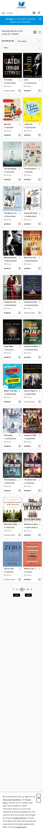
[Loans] (34, 13)
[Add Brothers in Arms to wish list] (39, 535)
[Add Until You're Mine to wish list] (39, 357)
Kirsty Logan (10, 172)
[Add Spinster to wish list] (19, 135)
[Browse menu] (39, 13)
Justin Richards (11, 438)
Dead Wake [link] (8, 347)
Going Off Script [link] (30, 213)
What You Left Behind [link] (31, 258)
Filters (6, 48)
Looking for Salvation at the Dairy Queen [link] (31, 302)
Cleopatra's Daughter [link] (11, 302)
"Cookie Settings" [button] (19, 818)
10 (28, 589)
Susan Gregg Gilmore (32, 305)
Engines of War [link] (30, 435)
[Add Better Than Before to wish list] (19, 402)
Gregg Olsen (10, 527)
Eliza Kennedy (30, 127)
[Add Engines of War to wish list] (39, 446)
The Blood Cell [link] (30, 480)
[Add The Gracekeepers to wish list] (19, 179)
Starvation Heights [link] (11, 524)
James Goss (30, 483)
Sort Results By (8, 41)
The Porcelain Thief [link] (31, 169)
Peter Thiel (9, 572)
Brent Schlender (11, 261)
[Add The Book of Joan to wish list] (19, 224)
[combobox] (16, 13)
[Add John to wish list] (39, 90)
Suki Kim (29, 572)
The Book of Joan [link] (11, 213)
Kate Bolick (10, 127)
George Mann (30, 438)
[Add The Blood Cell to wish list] (39, 490)
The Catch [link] (8, 80)
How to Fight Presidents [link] (31, 391)
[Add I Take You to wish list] (39, 135)
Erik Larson (9, 350)
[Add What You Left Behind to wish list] (39, 268)
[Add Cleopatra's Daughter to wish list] (19, 313)
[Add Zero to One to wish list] (19, 579)
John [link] (26, 80)
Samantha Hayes (32, 261)
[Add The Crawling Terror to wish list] (19, 490)
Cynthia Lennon (31, 83)
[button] (34, 33)
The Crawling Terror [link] (11, 480)
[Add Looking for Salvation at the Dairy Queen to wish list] (39, 313)
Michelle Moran (11, 305)
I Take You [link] (28, 124)
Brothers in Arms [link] (31, 524)
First (16, 595)
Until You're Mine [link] (31, 347)
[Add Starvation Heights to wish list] (19, 535)
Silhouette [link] (8, 435)
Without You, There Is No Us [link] (31, 569)
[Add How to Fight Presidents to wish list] (39, 402)
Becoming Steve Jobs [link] (11, 258)
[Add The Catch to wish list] (19, 90)
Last (28, 595)
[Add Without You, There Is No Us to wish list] (39, 579)
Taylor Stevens (11, 83)
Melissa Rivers (11, 216)
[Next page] (31, 589)
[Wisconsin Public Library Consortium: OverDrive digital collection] (21, 5)
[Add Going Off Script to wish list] (39, 224)
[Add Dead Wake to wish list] (19, 357)
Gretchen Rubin (11, 394)
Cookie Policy (21, 827)
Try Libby (9, 19)
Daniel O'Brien (31, 394)
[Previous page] (13, 589)
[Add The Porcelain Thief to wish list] (39, 179)
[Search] (3, 13)
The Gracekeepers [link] (11, 169)
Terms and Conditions (12, 799)
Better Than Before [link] (11, 391)
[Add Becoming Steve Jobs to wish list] (19, 268)
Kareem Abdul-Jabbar (32, 527)
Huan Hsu (29, 172)
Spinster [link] (7, 124)
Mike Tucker (10, 483)
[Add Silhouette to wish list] (19, 446)
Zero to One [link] (9, 569)
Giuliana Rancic (31, 216)
